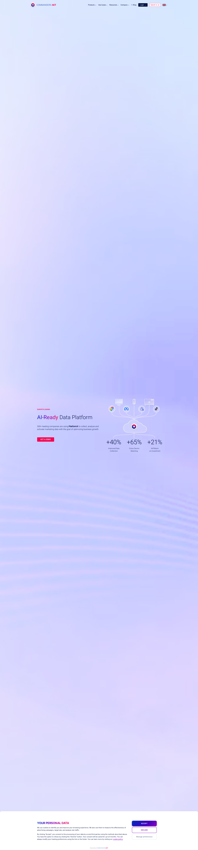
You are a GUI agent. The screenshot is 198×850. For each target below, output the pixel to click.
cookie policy (118, 839)
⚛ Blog (133, 5)
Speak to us (155, 5)
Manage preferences (144, 837)
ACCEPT (144, 823)
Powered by (99, 848)
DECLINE (144, 830)
